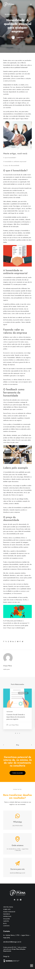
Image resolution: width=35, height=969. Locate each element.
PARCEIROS (6, 914)
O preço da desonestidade (11, 165)
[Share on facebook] (4, 641)
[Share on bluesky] (18, 641)
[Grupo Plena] (9, 4)
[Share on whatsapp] (15, 641)
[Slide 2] (17, 733)
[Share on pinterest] (11, 641)
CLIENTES (6, 921)
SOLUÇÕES (6, 919)
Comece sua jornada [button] (17, 773)
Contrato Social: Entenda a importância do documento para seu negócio (15, 716)
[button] (31, 4)
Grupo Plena (20, 37)
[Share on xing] (20, 641)
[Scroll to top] (31, 965)
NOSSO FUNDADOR (9, 912)
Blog (17, 745)
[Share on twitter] (6, 641)
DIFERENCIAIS (7, 916)
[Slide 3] (19, 733)
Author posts (6, 669)
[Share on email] (22, 641)
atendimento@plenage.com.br (12, 942)
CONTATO (6, 926)
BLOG (5, 923)
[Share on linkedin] (13, 641)
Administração (11, 14)
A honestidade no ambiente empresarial (14, 162)
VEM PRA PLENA (8, 907)
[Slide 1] (16, 733)
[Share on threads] (8, 641)
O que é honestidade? (9, 158)
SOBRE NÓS (6, 909)
